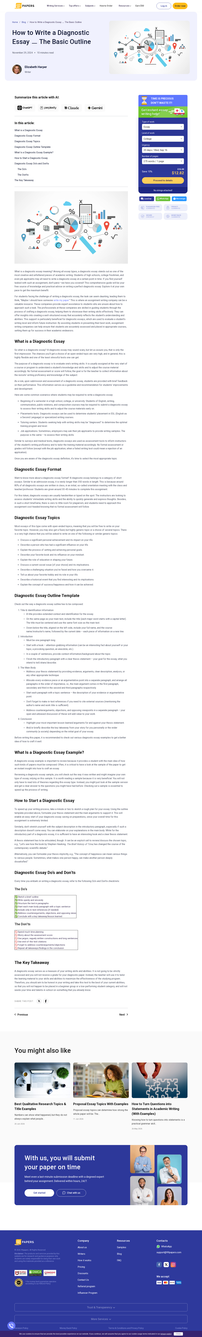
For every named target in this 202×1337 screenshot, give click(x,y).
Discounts (83, 1273)
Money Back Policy (68, 1328)
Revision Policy (21, 1328)
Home (15, 22)
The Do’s (22, 169)
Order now (180, 6)
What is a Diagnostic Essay (28, 130)
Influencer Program (87, 1292)
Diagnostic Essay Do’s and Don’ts (31, 163)
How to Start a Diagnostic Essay (31, 158)
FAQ (119, 1260)
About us (82, 1247)
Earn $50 (139, 6)
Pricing (81, 1266)
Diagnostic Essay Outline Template (32, 147)
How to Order (106, 6)
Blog (24, 22)
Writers (81, 1253)
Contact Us (83, 1279)
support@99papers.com (168, 1252)
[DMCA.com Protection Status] (35, 1273)
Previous (22, 1014)
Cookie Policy (181, 1328)
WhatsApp (164, 199)
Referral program (86, 1286)
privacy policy (166, 1334)
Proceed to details (163, 180)
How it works (84, 1260)
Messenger (180, 199)
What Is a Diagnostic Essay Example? (33, 152)
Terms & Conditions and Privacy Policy (126, 1328)
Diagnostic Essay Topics (27, 141)
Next (122, 1014)
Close (178, 1334)
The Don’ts (23, 174)
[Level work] (148, 133)
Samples (121, 1247)
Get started (39, 1192)
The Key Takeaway (24, 180)
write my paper (61, 300)
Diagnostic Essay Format (27, 135)
